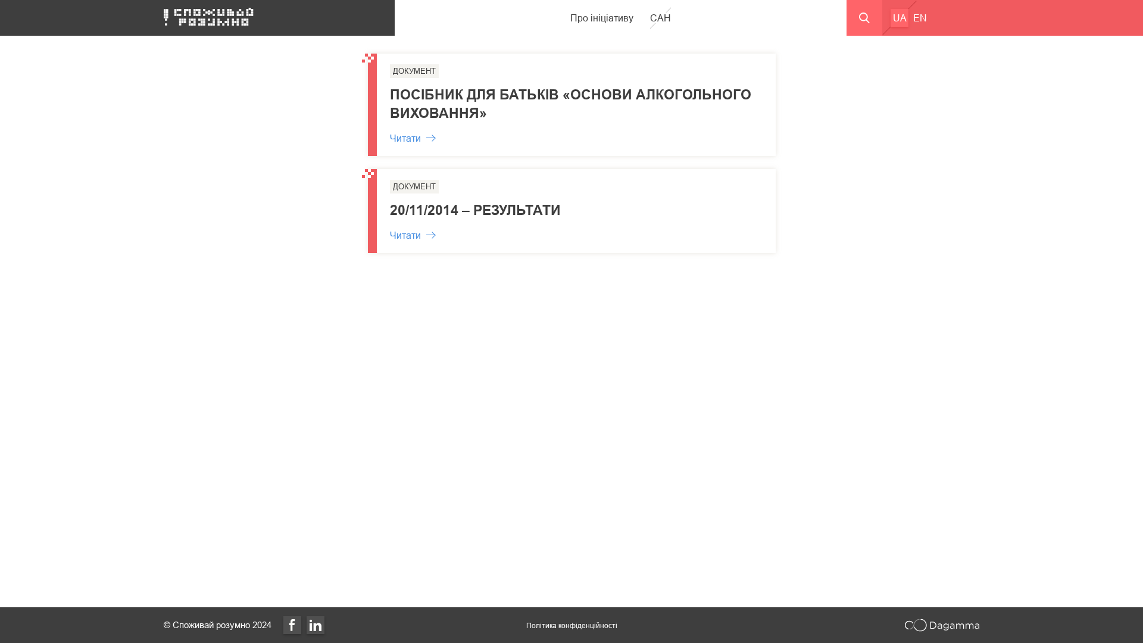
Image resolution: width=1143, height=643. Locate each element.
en (920, 18)
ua (900, 18)
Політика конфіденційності (571, 625)
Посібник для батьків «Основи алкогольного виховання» (570, 103)
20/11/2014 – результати (475, 210)
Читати (405, 138)
